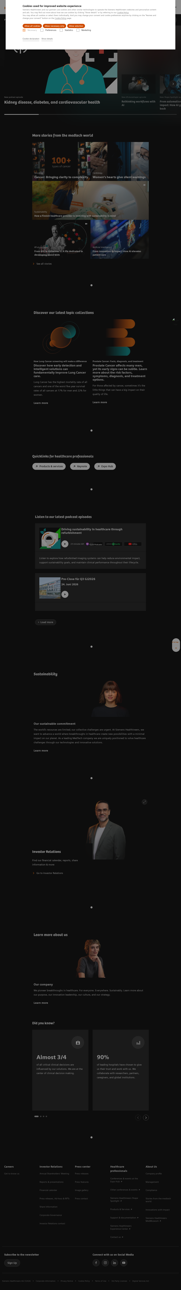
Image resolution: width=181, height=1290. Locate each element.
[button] (175, 321)
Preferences (50, 30)
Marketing (86, 30)
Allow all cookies (32, 26)
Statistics (69, 30)
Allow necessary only (54, 26)
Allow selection (76, 26)
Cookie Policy (123, 12)
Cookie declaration (31, 39)
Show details (47, 39)
